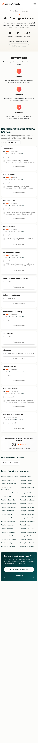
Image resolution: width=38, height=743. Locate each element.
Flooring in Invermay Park (9, 503)
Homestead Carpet (10, 388)
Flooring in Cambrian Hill (8, 539)
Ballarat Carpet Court (11, 295)
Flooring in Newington (27, 487)
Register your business (19, 46)
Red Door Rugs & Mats (11, 252)
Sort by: (3, 142)
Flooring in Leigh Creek (27, 543)
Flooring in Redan (25, 483)
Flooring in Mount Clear (27, 514)
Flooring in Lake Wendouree (6, 488)
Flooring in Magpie (7, 528)
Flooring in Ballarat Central (9, 476)
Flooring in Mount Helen (8, 532)
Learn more (19, 575)
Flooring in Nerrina (6, 514)
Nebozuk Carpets (9, 227)
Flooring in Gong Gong (27, 528)
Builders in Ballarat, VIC (10, 463)
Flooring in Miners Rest (27, 546)
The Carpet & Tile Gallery (12, 312)
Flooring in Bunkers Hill (27, 539)
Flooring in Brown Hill (26, 518)
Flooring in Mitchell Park (8, 536)
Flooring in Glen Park (26, 536)
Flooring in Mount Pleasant (9, 493)
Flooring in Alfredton (7, 510)
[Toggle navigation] (35, 4)
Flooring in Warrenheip (8, 521)
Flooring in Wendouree (8, 507)
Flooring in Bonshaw (7, 518)
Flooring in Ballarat (26, 476)
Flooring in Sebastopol (27, 510)
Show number (20, 166)
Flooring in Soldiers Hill (27, 480)
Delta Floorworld (9, 367)
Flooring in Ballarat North (27, 496)
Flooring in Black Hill (26, 493)
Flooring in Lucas (25, 525)
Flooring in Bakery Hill (7, 480)
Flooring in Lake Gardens (27, 500)
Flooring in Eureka (6, 496)
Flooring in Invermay (7, 525)
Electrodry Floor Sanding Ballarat (16, 278)
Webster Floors (9, 174)
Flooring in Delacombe (27, 507)
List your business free (20, 569)
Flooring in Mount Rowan (27, 521)
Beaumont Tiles (9, 201)
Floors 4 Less (8, 149)
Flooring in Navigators (8, 543)
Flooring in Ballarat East (8, 500)
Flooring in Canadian (26, 503)
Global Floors (8, 333)
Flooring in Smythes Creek (28, 532)
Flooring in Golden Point (8, 483)
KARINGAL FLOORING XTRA (13, 414)
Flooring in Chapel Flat (8, 546)
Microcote (7, 350)
